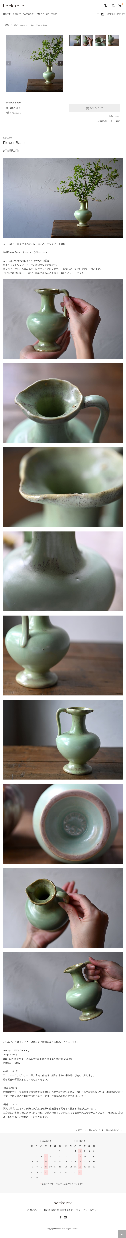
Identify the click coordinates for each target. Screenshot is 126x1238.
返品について (114, 116)
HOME (6, 14)
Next (60, 63)
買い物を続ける (113, 1130)
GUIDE (40, 14)
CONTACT (51, 14)
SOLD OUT (96, 108)
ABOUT (17, 14)
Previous (8, 63)
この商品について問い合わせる (88, 1130)
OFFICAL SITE (114, 14)
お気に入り (15, 112)
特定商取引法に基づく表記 (109, 121)
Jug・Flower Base (39, 25)
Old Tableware (20, 25)
